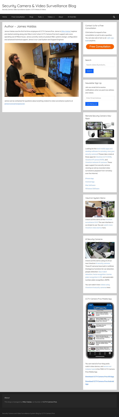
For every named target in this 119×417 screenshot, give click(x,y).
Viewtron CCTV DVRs (104, 157)
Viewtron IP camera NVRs (94, 160)
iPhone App (89, 178)
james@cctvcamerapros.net (14, 104)
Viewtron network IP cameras (96, 162)
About (61, 17)
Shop (31, 17)
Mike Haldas (65, 31)
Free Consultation (18, 17)
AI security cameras (103, 263)
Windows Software (92, 189)
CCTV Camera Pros (50, 402)
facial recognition (99, 274)
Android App (89, 182)
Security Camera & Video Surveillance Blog (39, 5)
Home (4, 17)
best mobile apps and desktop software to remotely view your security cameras (99, 151)
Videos (50, 17)
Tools (40, 17)
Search (89, 71)
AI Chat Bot (72, 17)
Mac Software (90, 185)
